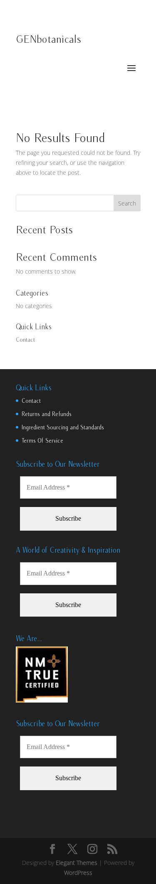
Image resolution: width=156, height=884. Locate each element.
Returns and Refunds (47, 414)
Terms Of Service (42, 440)
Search (127, 203)
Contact (25, 339)
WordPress (78, 873)
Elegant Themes (76, 863)
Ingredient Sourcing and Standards (63, 427)
